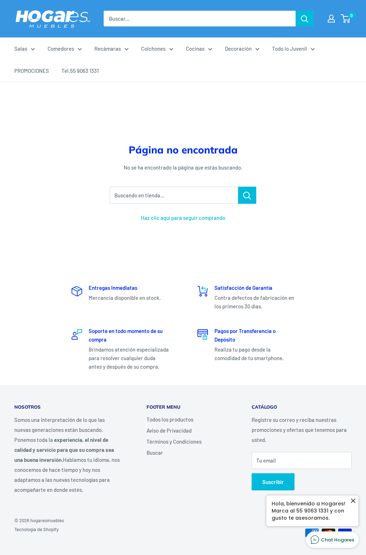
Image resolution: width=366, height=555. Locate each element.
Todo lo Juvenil (289, 48)
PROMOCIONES (31, 70)
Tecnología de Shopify (36, 529)
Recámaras (107, 48)
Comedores (61, 48)
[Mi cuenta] (331, 18)
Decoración (238, 48)
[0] (345, 18)
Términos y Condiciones (174, 441)
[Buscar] (304, 18)
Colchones (153, 48)
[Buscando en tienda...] (247, 195)
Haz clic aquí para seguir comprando (183, 218)
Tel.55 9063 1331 (80, 70)
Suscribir (273, 482)
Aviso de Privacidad (169, 430)
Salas (20, 48)
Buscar (155, 452)
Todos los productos (170, 419)
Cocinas (195, 48)
